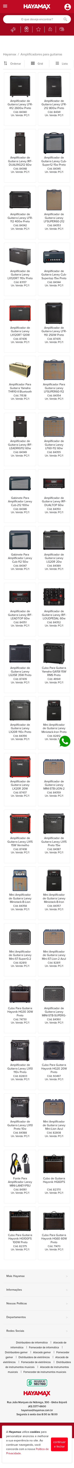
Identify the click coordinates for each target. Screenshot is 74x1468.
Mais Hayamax (37, 1276)
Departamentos (37, 1317)
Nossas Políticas (37, 1304)
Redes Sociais (37, 1331)
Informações (37, 1290)
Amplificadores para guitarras (41, 54)
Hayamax (9, 54)
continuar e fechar (59, 1444)
